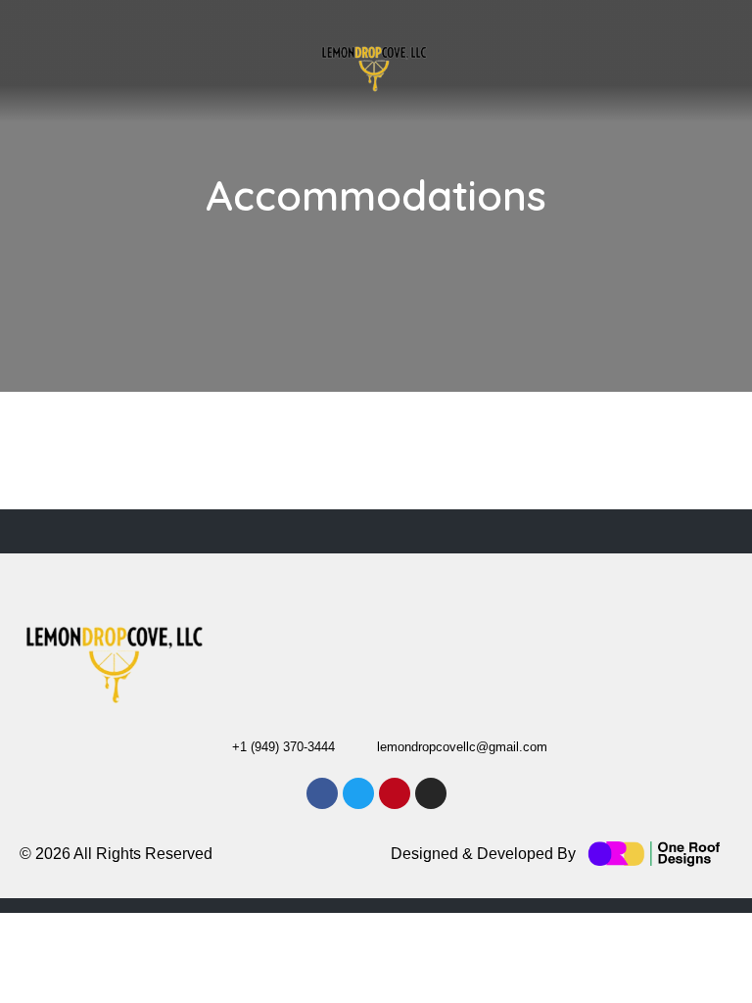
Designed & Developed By (483, 853)
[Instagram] (528, 82)
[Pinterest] (394, 793)
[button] (287, 66)
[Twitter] (358, 793)
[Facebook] (322, 793)
